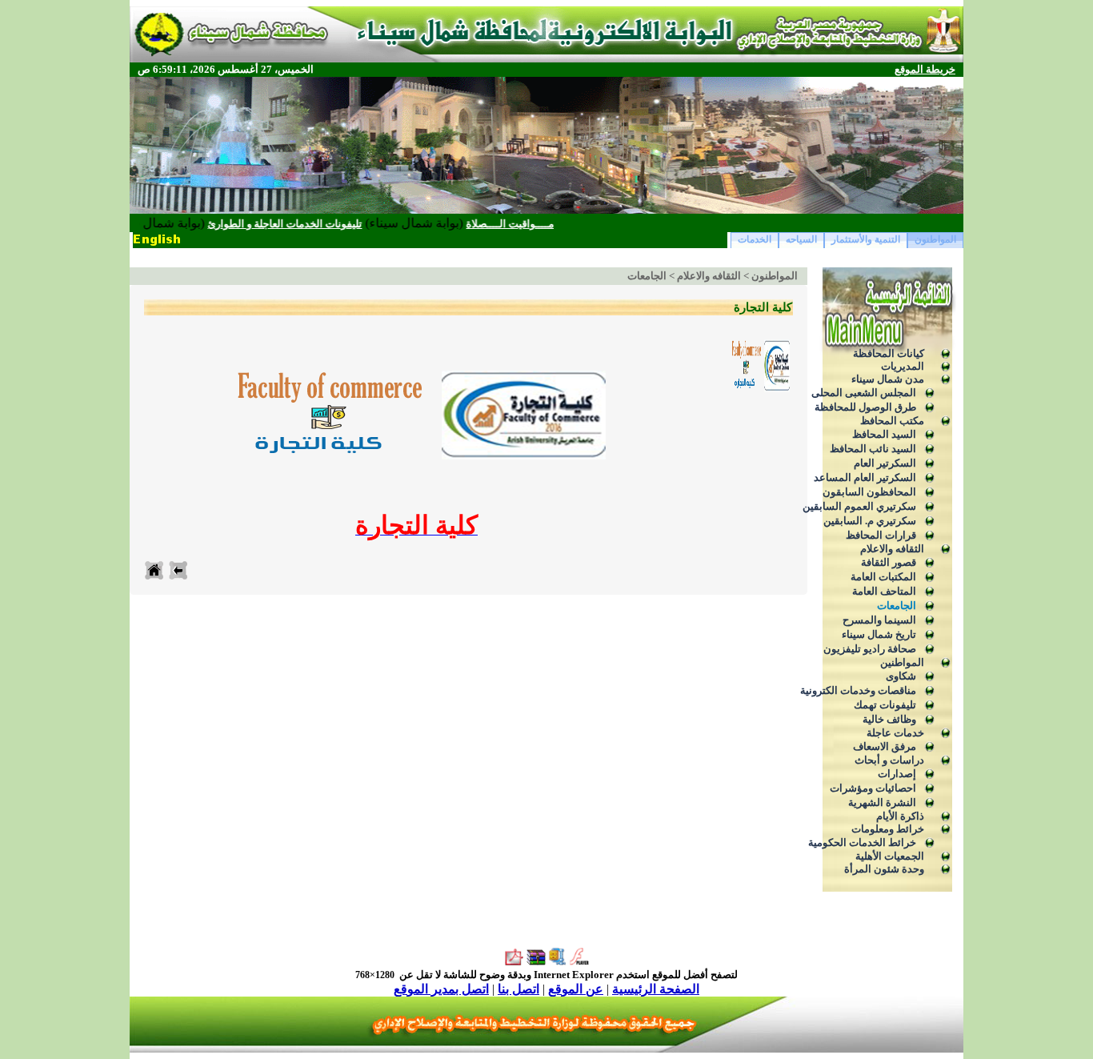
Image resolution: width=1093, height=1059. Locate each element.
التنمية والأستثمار (865, 239)
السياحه (801, 239)
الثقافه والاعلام (892, 549)
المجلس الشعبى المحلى (863, 393)
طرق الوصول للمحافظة (865, 407)
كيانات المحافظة (888, 353)
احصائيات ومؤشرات (873, 788)
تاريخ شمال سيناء (879, 634)
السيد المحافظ (884, 434)
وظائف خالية (889, 719)
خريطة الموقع (925, 69)
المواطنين (902, 662)
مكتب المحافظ (892, 421)
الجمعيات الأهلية (889, 856)
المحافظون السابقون (869, 492)
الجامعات (896, 606)
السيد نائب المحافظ (873, 449)
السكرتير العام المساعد (865, 477)
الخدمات (754, 239)
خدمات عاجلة (895, 733)
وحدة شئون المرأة (884, 869)
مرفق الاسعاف (884, 746)
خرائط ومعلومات (887, 829)
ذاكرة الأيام (900, 816)
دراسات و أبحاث (889, 760)
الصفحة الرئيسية (655, 989)
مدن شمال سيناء (887, 379)
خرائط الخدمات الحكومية (862, 842)
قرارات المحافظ (881, 535)
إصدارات (897, 774)
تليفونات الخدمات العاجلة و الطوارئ (309, 224)
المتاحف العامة (884, 591)
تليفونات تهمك (885, 705)
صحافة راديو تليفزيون (869, 649)
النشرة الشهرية (882, 802)
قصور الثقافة (888, 562)
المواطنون (935, 239)
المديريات (902, 366)
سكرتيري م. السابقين (869, 521)
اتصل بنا (518, 989)
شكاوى (901, 676)
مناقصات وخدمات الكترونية (858, 690)
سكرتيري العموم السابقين (859, 506)
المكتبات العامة (883, 577)
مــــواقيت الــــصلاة (534, 224)
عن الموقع (575, 989)
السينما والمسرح (879, 620)
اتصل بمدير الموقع (441, 989)
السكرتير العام (885, 463)
